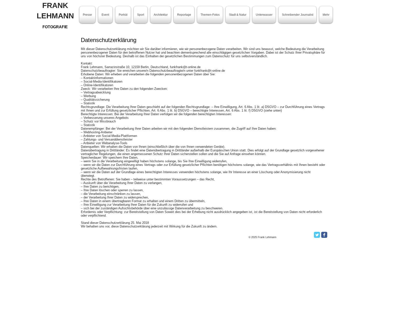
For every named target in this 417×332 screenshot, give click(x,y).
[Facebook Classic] (324, 235)
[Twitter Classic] (317, 235)
